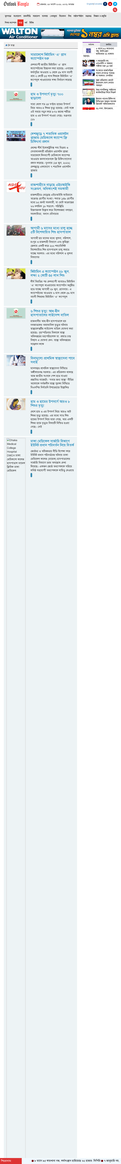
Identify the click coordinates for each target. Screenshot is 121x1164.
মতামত (88, 16)
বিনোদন (62, 16)
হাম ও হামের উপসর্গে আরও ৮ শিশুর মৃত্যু (50, 403)
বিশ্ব (69, 16)
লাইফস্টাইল (78, 16)
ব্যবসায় (45, 16)
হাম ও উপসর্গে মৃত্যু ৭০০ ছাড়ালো (47, 96)
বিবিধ (31, 22)
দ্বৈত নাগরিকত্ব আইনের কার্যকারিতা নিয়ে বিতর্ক (106, 91)
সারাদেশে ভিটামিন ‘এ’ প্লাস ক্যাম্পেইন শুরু (48, 56)
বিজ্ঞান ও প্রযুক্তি (100, 16)
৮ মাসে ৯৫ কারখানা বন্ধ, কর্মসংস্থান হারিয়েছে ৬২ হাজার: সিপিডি (99, 52)
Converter (98, 4)
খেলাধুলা (53, 16)
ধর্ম (26, 22)
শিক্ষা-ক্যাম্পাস (10, 22)
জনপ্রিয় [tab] (108, 45)
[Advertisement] (100, 191)
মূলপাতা (8, 16)
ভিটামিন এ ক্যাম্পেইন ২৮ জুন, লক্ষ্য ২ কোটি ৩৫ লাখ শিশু (50, 273)
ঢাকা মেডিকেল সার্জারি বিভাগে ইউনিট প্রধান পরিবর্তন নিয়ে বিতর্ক (52, 443)
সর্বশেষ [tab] (91, 45)
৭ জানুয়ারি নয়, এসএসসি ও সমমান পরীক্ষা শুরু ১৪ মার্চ (104, 63)
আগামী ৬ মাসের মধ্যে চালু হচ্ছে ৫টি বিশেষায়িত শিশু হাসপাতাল (51, 230)
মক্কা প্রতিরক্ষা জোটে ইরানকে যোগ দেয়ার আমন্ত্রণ (105, 83)
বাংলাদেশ (17, 16)
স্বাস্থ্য (20, 22)
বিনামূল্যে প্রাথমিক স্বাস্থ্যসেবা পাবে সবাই (53, 360)
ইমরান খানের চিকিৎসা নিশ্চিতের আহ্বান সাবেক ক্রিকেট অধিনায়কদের (106, 101)
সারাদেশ (36, 16)
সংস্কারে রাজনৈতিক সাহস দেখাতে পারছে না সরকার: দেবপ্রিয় (105, 73)
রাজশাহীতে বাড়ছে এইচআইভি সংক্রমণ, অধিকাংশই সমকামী (50, 187)
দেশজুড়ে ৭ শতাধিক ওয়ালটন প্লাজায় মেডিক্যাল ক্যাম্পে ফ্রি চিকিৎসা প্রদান (49, 138)
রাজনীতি (27, 16)
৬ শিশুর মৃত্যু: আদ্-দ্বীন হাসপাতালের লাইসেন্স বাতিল (50, 313)
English (90, 4)
